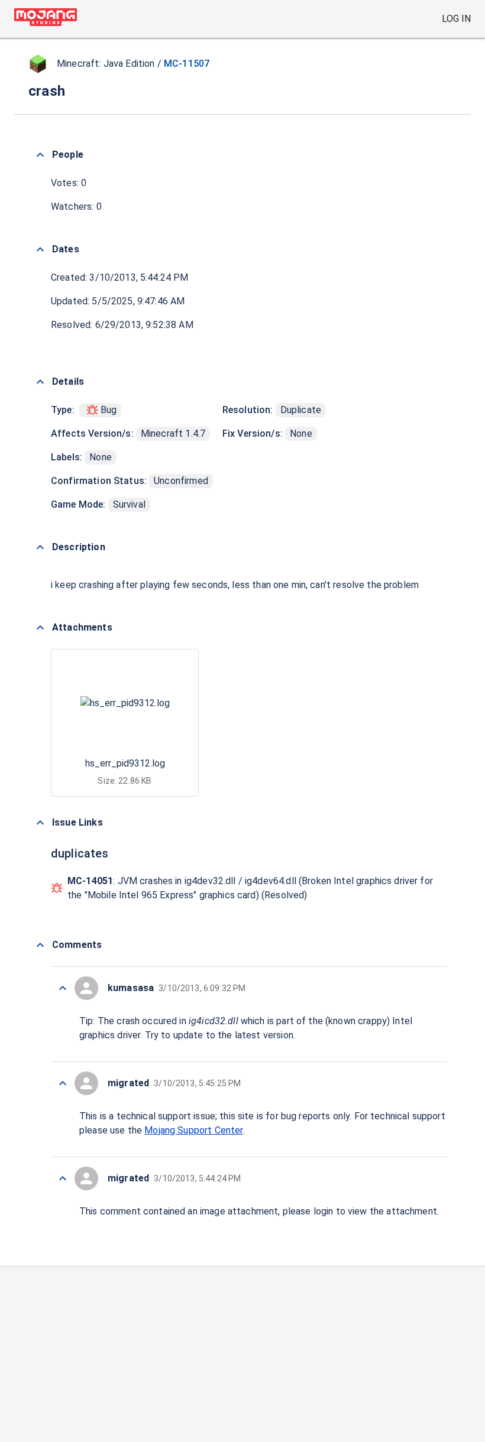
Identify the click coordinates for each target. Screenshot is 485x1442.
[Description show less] (40, 547)
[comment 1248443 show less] (63, 1083)
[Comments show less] (40, 945)
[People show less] (40, 155)
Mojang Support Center (193, 1130)
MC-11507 (186, 63)
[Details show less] (40, 382)
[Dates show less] (40, 249)
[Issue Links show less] (40, 822)
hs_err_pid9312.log (125, 763)
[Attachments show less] (40, 627)
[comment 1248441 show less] (63, 1178)
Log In (456, 18)
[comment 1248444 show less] (63, 988)
